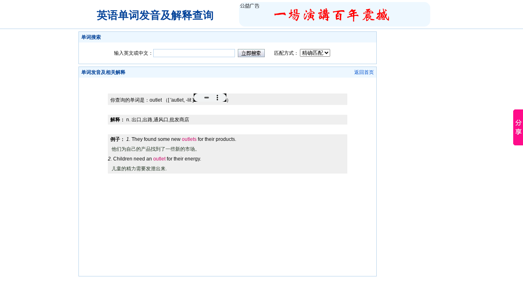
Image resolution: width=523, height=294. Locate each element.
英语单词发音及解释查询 (155, 15)
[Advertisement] (227, 81)
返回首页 (364, 72)
